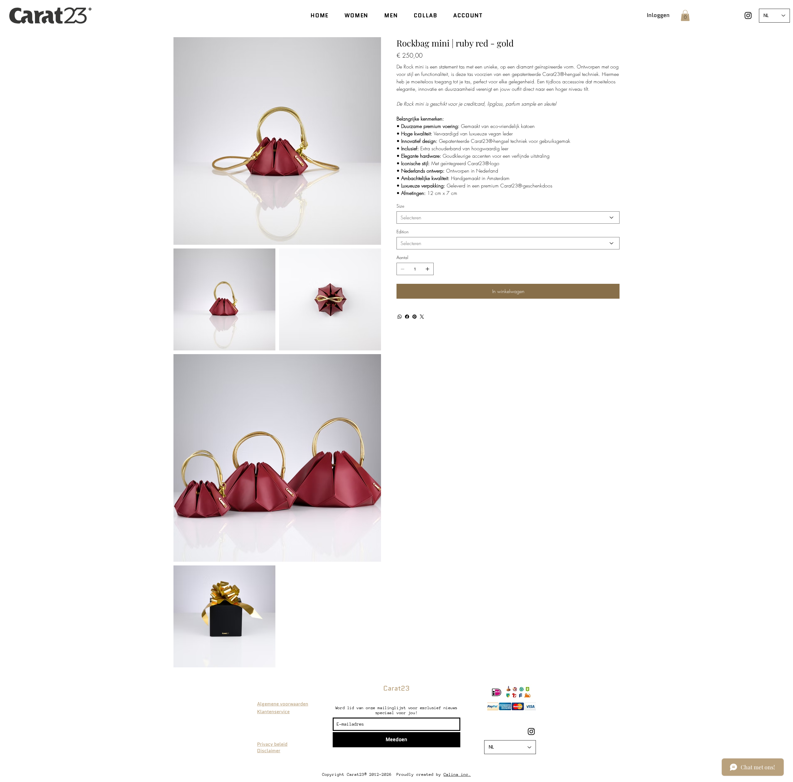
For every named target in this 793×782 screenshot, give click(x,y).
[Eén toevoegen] (427, 269)
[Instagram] (748, 15)
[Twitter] (422, 317)
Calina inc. (457, 774)
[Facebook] (407, 317)
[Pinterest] (414, 317)
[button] (685, 15)
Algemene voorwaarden (282, 704)
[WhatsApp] (399, 317)
